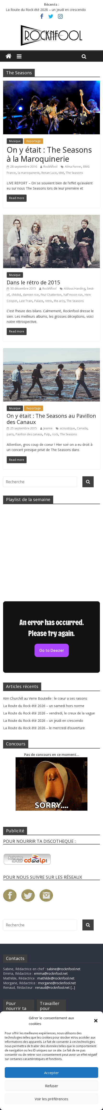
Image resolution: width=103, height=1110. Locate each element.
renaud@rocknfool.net (52, 987)
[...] (73, 987)
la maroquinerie (29, 173)
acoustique (67, 428)
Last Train (25, 301)
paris (10, 434)
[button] (95, 1020)
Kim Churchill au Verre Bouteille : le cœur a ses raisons (45, 698)
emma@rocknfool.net (51, 973)
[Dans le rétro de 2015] (51, 217)
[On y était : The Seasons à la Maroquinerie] (51, 83)
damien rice (31, 295)
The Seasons (74, 173)
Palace (38, 301)
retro (48, 301)
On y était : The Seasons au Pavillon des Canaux (51, 418)
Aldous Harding (74, 288)
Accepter (51, 1072)
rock (55, 434)
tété (61, 173)
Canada (82, 428)
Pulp (47, 434)
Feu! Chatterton (51, 295)
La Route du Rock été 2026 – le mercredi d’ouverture (44, 728)
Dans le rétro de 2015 (33, 282)
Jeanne (47, 428)
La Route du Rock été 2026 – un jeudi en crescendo (46, 9)
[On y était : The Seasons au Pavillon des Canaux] (51, 351)
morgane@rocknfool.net (57, 983)
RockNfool (50, 167)
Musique (15, 141)
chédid (16, 295)
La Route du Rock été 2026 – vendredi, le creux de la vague (49, 713)
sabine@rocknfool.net (63, 969)
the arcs (59, 301)
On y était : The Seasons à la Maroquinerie (49, 154)
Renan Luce (49, 173)
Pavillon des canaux (29, 434)
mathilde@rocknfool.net (55, 978)
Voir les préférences (51, 1098)
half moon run (73, 295)
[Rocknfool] (51, 35)
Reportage (33, 141)
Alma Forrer (73, 167)
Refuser (51, 1085)
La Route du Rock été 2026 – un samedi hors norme (43, 705)
